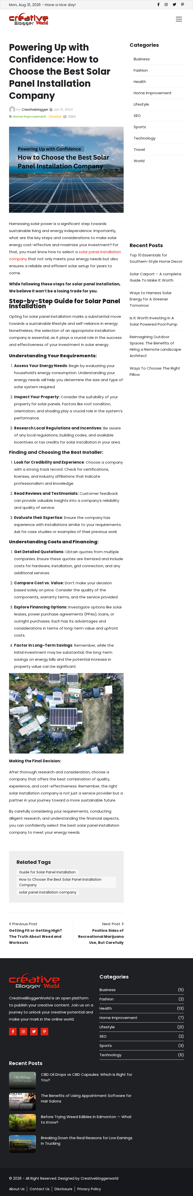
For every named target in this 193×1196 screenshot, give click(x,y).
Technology (145, 138)
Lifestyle (55, 116)
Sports (140, 126)
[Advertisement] (157, 204)
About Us (17, 1188)
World (139, 160)
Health (140, 81)
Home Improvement (29, 116)
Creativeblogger (34, 109)
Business (142, 59)
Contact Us (40, 1188)
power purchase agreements (55, 614)
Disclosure (63, 1188)
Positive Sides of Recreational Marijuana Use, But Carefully (101, 936)
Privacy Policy (89, 1188)
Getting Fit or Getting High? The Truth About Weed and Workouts (35, 936)
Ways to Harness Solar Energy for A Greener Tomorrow (151, 299)
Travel (139, 149)
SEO (137, 115)
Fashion (141, 70)
